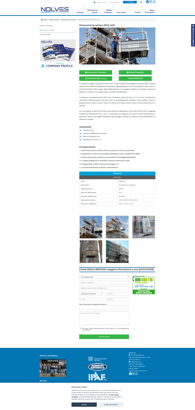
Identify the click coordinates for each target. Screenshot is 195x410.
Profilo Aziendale (49, 355)
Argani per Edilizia (45, 34)
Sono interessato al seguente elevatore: (93, 304)
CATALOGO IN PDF (96, 78)
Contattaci (130, 2)
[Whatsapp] (154, 2)
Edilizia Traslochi (54, 20)
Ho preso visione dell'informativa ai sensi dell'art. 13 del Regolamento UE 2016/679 (105, 329)
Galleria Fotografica (136, 72)
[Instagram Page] (150, 2)
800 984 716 (116, 2)
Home (45, 20)
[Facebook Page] (147, 2)
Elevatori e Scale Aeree (46, 26)
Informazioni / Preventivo (96, 72)
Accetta (84, 404)
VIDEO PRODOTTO (135, 78)
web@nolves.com (101, 2)
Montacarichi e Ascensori (68, 20)
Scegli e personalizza (111, 404)
